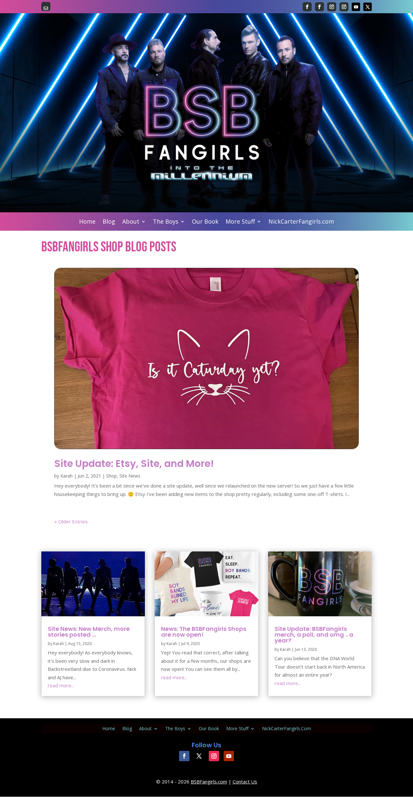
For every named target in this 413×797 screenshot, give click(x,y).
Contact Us (245, 781)
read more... (61, 685)
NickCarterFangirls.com (301, 222)
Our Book (205, 222)
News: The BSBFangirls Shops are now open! (203, 632)
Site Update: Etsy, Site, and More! (134, 463)
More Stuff (240, 222)
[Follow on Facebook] (307, 6)
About (130, 222)
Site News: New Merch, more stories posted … (89, 632)
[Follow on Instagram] (331, 6)
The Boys (165, 222)
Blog (109, 222)
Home (87, 222)
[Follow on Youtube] (356, 7)
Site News (129, 476)
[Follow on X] (367, 7)
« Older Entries (71, 521)
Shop (111, 476)
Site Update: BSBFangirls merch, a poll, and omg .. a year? (314, 634)
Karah (66, 476)
